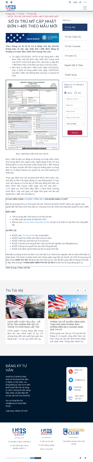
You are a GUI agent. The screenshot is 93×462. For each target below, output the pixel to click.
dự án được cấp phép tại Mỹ (37, 222)
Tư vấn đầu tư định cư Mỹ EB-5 (19, 442)
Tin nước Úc (70, 55)
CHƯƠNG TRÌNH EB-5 (34, 199)
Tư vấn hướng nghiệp (46, 445)
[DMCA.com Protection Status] (35, 458)
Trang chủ (10, 14)
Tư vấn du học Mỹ (46, 441)
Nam (70, 93)
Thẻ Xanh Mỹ (28, 235)
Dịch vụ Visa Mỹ (46, 449)
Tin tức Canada (72, 46)
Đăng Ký (75, 133)
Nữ (79, 93)
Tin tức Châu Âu (73, 36)
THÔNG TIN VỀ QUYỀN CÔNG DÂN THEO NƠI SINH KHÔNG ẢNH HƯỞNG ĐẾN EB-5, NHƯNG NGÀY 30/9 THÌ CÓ (67, 325)
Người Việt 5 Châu (74, 65)
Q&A (75, 2)
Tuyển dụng (70, 74)
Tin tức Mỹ (32, 14)
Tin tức (21, 14)
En (85, 2)
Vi (80, 2)
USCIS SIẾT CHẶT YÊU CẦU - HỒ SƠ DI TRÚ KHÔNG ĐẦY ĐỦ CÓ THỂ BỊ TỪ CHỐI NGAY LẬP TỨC (23, 324)
